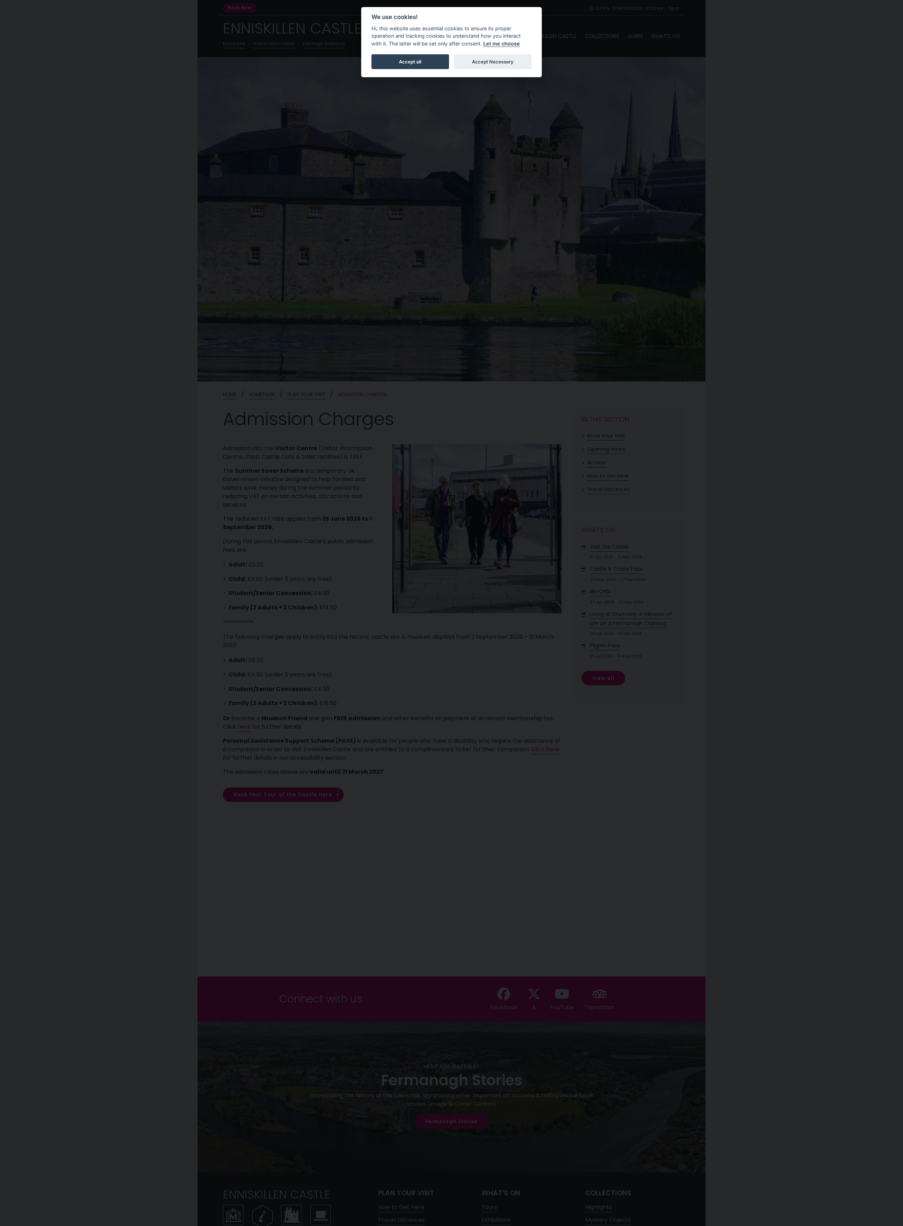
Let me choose (501, 44)
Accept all (410, 62)
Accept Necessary (493, 62)
